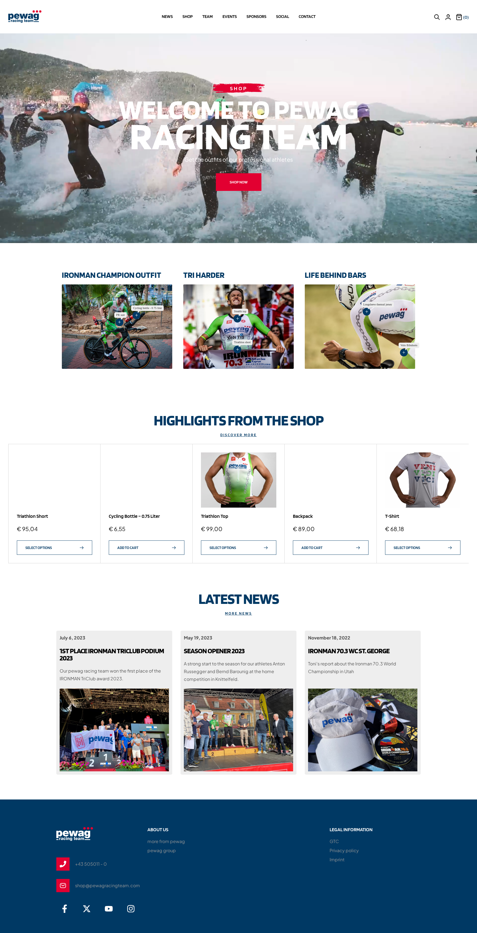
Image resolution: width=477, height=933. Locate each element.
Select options (38, 547)
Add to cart (127, 547)
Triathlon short (32, 516)
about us (157, 829)
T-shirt (392, 516)
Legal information (351, 829)
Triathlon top (214, 516)
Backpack (303, 516)
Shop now (239, 182)
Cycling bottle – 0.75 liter (134, 516)
